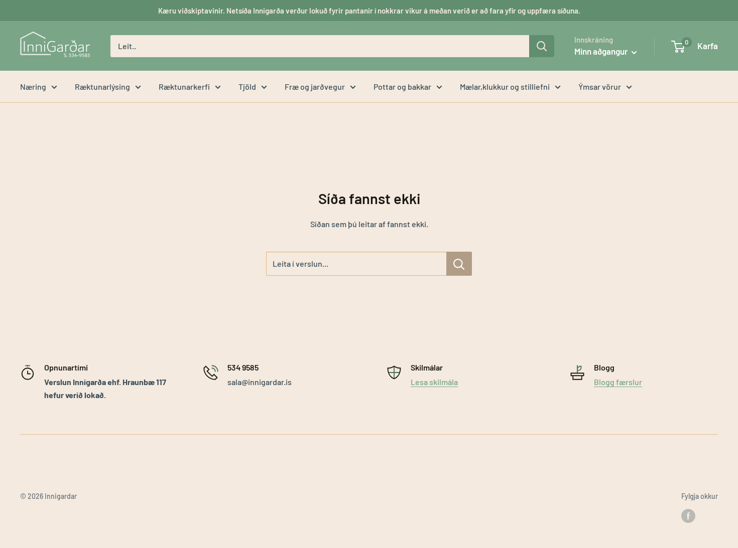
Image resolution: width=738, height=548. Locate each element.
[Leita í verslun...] (459, 264)
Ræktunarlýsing (102, 86)
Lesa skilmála (434, 382)
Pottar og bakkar (402, 86)
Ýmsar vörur (599, 86)
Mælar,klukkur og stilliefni (505, 86)
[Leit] (541, 46)
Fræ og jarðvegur (315, 86)
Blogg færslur (618, 382)
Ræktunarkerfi (184, 86)
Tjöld (247, 86)
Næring (33, 86)
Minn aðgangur (601, 51)
